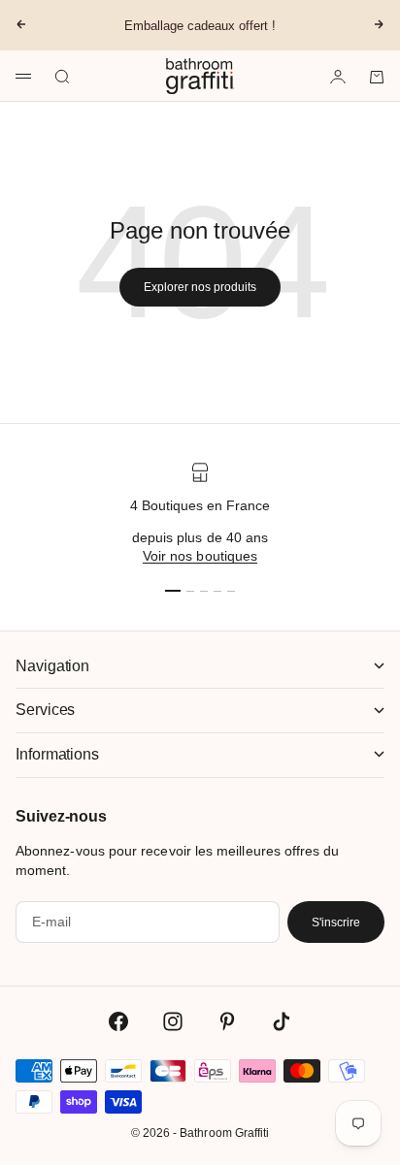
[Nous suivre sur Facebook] (118, 1021)
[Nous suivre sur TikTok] (281, 1021)
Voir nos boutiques (200, 556)
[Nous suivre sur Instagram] (172, 1021)
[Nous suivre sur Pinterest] (227, 1021)
